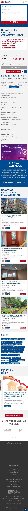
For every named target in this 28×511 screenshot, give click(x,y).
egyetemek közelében (13, 290)
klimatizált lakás (5, 290)
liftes (7, 222)
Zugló (13, 342)
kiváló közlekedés (15, 363)
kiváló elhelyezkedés (7, 347)
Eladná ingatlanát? (14, 471)
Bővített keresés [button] (10, 24)
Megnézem (23, 228)
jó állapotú (4, 289)
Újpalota (20, 349)
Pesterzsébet (5, 355)
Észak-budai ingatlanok (9, 349)
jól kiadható (22, 255)
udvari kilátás (17, 322)
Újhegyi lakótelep (6, 342)
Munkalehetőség (14, 355)
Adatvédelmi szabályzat (14, 483)
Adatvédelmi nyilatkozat (14, 481)
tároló (9, 322)
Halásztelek (18, 344)
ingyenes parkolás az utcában (14, 255)
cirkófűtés (12, 322)
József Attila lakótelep (6, 357)
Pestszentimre (6, 339)
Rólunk (14, 474)
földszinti (4, 222)
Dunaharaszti (20, 347)
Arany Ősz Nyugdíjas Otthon (14, 486)
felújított (14, 357)
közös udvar (7, 323)
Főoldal (14, 469)
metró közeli (16, 222)
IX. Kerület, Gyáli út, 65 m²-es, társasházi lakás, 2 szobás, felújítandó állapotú (14, 315)
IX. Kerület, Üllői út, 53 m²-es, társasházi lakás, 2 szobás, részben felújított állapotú (13, 283)
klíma (14, 347)
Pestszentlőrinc (21, 339)
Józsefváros (21, 360)
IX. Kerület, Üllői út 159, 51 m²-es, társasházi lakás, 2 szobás (11, 216)
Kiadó (10, 6)
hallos (3, 257)
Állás (14, 477)
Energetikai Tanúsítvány (8, 352)
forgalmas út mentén (15, 223)
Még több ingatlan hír (13, 415)
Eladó (5, 6)
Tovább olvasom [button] (13, 87)
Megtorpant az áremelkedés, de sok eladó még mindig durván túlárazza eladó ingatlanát (13, 394)
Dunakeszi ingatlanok (8, 344)
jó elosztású (20, 290)
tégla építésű (4, 322)
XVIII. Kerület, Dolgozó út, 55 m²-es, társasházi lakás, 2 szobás (12, 249)
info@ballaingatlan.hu (16, 503)
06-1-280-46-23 (16, 502)
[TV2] (21, 430)
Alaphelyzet (19, 24)
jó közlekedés (11, 222)
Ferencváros (18, 352)
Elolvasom (5, 406)
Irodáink (14, 476)
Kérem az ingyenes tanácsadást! (14, 182)
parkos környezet (8, 257)
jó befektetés (14, 257)
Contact (15, 484)
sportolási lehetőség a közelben (18, 289)
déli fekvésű (9, 289)
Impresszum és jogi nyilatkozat (14, 479)
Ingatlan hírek (7, 371)
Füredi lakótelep (5, 360)
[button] (25, 509)
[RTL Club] (7, 430)
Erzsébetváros (6, 363)
